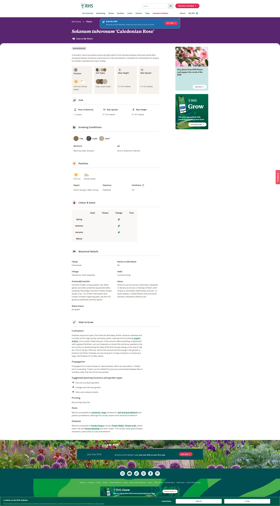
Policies (125, 482)
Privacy (98, 482)
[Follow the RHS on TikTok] (136, 473)
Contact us (91, 482)
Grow (196, 106)
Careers (150, 482)
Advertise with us (169, 482)
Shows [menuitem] (111, 13)
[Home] (86, 6)
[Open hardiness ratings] (143, 185)
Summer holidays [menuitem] (160, 13)
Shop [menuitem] (147, 13)
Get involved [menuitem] (87, 13)
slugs (103, 412)
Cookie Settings (166, 501)
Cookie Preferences (115, 482)
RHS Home (76, 21)
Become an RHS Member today (140, 455)
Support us (83, 482)
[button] (278, 177)
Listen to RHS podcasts (193, 482)
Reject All (199, 501)
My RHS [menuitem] (192, 13)
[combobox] (155, 6)
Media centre (181, 482)
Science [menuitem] (139, 13)
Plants (89, 21)
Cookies (105, 482)
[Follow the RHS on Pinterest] (157, 473)
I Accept (247, 501)
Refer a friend (158, 482)
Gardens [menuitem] (120, 13)
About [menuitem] (182, 13)
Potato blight (118, 425)
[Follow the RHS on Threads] (143, 473)
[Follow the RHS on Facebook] (150, 473)
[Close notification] (179, 19)
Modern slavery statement (138, 482)
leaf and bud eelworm (128, 412)
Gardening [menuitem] (100, 13)
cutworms (96, 412)
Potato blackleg (92, 428)
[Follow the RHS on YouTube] (129, 473)
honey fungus (97, 425)
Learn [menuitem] (129, 13)
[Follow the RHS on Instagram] (122, 473)
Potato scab (130, 425)
